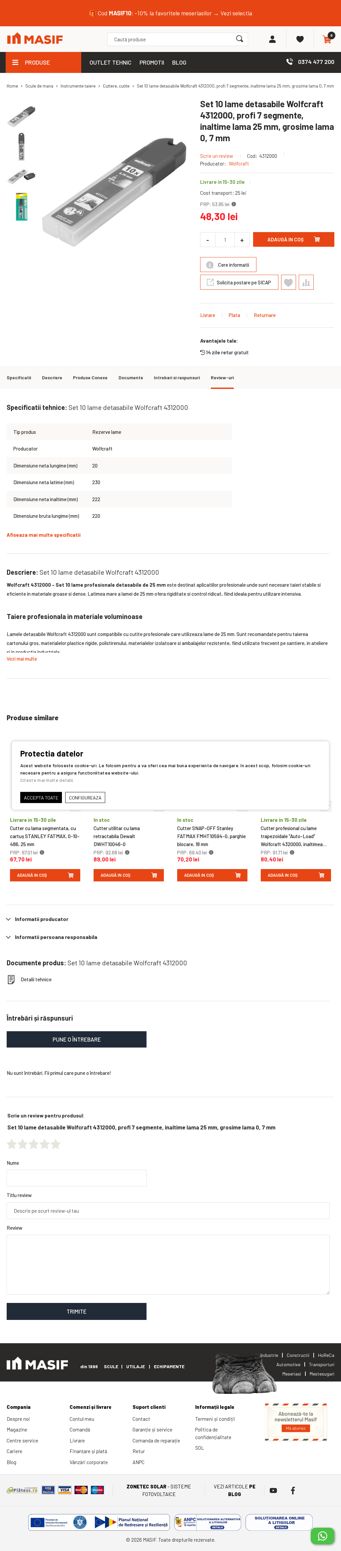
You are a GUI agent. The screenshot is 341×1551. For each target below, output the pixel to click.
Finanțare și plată (88, 1451)
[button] (22, 146)
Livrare (207, 315)
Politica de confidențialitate (213, 1433)
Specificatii (19, 377)
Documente (131, 377)
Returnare (265, 315)
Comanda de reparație (156, 1440)
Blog (11, 1462)
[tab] (170, 919)
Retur (139, 1451)
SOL (199, 1448)
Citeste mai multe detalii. (47, 780)
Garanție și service (152, 1429)
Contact (141, 1419)
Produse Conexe (90, 377)
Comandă (80, 1429)
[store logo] (35, 39)
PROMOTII (152, 62)
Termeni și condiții (215, 1419)
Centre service (22, 1440)
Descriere (52, 377)
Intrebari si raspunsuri (177, 377)
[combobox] (177, 39)
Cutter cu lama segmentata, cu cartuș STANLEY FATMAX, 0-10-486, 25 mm (45, 836)
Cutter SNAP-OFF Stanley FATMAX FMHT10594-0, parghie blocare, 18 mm (211, 836)
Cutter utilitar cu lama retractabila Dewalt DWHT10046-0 (117, 836)
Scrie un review (216, 156)
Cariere (14, 1451)
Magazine (17, 1429)
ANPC (139, 1462)
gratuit (227, 352)
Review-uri (222, 377)
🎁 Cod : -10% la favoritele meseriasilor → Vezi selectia (170, 13)
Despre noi (18, 1419)
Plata (234, 315)
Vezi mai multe (22, 659)
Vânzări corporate (89, 1462)
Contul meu (82, 1419)
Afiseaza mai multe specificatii (44, 535)
